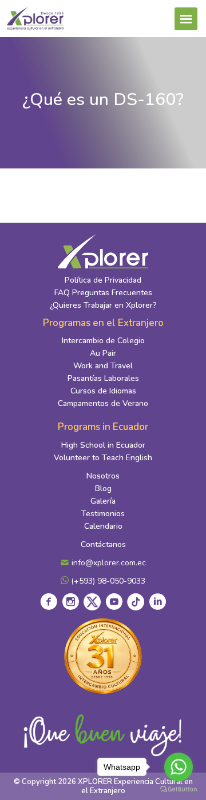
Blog (103, 488)
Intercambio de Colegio (103, 340)
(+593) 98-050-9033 (107, 581)
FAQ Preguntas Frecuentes (103, 292)
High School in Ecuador (103, 445)
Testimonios (103, 513)
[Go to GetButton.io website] (178, 788)
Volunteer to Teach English (103, 457)
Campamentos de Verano (103, 403)
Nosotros (103, 476)
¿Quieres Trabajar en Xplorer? (103, 305)
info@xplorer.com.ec (107, 562)
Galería (103, 501)
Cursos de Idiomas (103, 390)
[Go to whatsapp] (178, 767)
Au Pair (103, 353)
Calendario (103, 526)
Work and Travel (103, 365)
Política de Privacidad (103, 280)
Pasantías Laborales (103, 378)
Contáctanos (103, 544)
